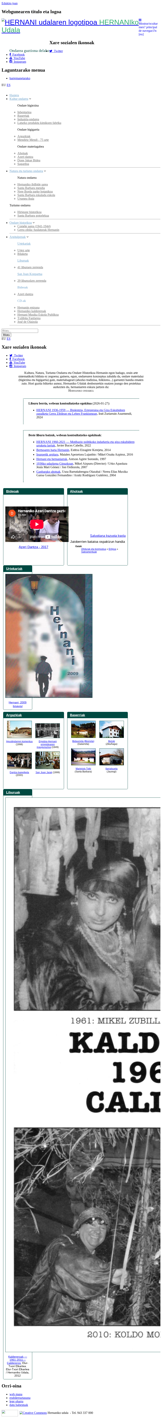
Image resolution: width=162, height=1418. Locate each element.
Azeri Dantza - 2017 (33, 547)
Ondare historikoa (20, 222)
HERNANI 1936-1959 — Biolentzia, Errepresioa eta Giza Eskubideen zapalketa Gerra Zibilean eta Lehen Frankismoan (80, 411)
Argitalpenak (17, 237)
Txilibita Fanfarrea (28, 318)
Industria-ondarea (28, 119)
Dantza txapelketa (19, 772)
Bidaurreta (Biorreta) (83, 741)
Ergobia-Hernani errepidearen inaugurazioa (47, 744)
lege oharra (16, 1401)
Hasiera (14, 95)
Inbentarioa (24, 112)
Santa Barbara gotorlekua (33, 215)
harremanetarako (19, 78)
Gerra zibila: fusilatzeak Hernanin (38, 229)
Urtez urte (23, 250)
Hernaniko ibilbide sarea (32, 184)
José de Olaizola (27, 321)
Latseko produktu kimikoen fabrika (39, 122)
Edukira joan (10, 3)
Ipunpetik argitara (47, 454)
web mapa (15, 1394)
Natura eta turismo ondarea (26, 171)
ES (8, 85)
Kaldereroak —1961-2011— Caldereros (17, 1360)
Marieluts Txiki (83, 768)
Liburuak (23, 260)
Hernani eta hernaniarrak (51, 459)
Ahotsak (22, 153)
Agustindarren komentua (19, 741)
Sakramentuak (89, 551)
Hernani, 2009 (17, 702)
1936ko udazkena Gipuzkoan (54, 463)
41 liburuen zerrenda (30, 267)
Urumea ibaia (25, 198)
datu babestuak (18, 1405)
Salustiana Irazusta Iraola (108, 535)
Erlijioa (112, 549)
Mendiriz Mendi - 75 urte (33, 139)
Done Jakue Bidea (28, 160)
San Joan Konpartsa (29, 274)
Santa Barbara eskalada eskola (36, 195)
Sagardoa (23, 164)
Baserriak (23, 115)
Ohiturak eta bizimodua (93, 549)
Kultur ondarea (18, 98)
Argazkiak (23, 136)
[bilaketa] (18, 706)
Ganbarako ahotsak (48, 471)
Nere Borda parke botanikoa (35, 191)
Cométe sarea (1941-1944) (34, 226)
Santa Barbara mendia (31, 188)
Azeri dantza (25, 156)
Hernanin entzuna (28, 307)
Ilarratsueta (111, 768)
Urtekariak (24, 243)
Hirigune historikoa (29, 212)
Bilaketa (22, 254)
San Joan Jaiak (44, 772)
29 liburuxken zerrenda (31, 280)
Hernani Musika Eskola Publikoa (38, 314)
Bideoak (12, 491)
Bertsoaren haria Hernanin (52, 450)
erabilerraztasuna (19, 1397)
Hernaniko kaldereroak (31, 311)
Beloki (111, 741)
